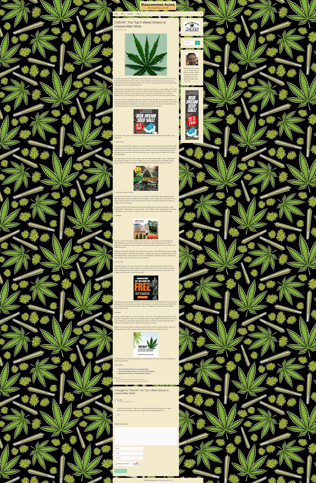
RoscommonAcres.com (165, 480)
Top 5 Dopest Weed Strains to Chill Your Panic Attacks (136, 371)
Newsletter (130, 13)
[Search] (197, 43)
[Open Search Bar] (200, 13)
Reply (118, 414)
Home (116, 13)
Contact (138, 13)
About (122, 13)
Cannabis (118, 377)
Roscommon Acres (158, 5)
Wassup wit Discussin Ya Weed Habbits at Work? (135, 373)
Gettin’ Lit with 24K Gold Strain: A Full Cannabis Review (130, 379)
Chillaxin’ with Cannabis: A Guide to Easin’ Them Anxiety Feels (132, 381)
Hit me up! (187, 81)
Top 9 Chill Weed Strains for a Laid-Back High (134, 369)
